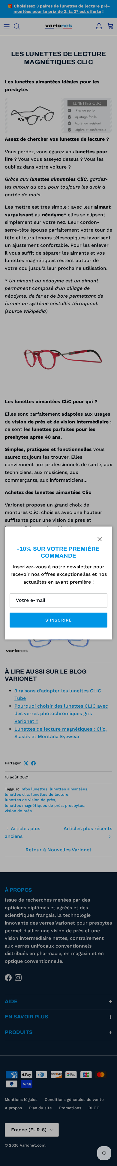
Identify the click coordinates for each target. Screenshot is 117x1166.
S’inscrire (58, 620)
